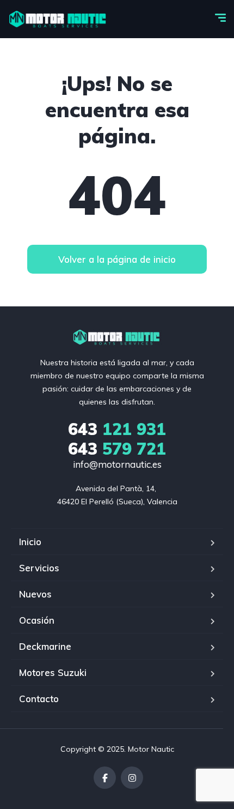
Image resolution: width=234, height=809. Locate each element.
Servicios (39, 567)
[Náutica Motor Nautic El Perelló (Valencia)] (58, 19)
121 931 (117, 429)
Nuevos (35, 594)
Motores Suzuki (53, 672)
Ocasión (36, 620)
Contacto (39, 698)
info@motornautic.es (117, 464)
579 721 (117, 448)
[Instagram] (132, 777)
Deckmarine (45, 646)
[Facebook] (105, 777)
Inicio (30, 541)
